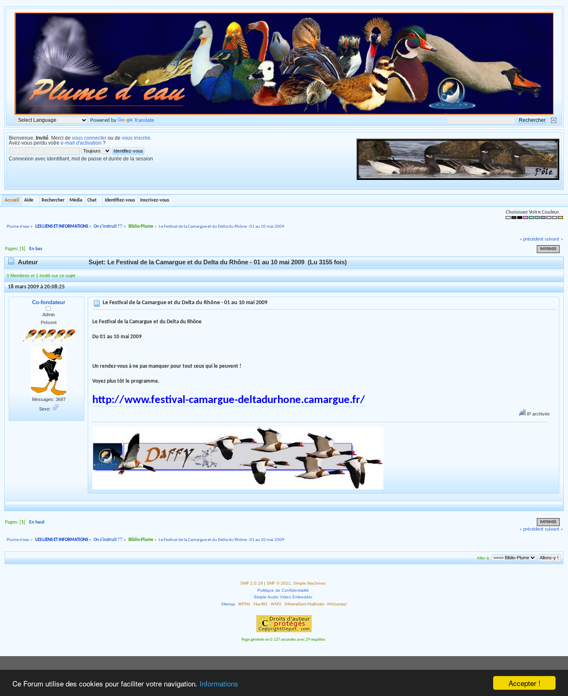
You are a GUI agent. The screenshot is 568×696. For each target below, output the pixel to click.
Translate (144, 120)
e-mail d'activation (81, 142)
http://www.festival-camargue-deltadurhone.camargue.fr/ (228, 400)
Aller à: (483, 558)
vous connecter (89, 137)
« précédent (531, 239)
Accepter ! (525, 683)
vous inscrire (136, 137)
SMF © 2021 (279, 583)
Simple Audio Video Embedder (283, 597)
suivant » (554, 239)
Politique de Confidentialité (283, 590)
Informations (219, 683)
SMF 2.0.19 (251, 583)
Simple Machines (309, 583)
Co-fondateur (48, 302)
